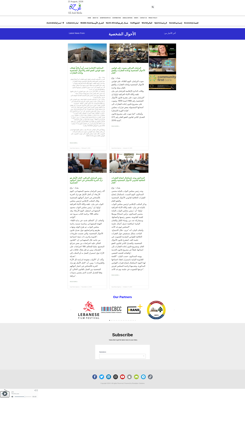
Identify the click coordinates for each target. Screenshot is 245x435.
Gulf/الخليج (135, 23)
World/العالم (147, 23)
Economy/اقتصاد (191, 23)
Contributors (116, 17)
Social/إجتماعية (175, 23)
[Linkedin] (108, 376)
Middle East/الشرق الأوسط (92, 23)
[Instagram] (115, 376)
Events (136, 17)
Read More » (74, 143)
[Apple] (129, 376)
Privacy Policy (153, 17)
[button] (152, 7)
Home (89, 17)
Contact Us (143, 17)
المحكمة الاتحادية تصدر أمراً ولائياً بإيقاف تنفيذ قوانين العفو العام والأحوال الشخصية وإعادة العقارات (87, 70)
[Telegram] (143, 376)
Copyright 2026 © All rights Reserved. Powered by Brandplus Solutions (122, 383)
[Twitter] (101, 376)
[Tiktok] (150, 376)
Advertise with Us (105, 17)
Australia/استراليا (54, 23)
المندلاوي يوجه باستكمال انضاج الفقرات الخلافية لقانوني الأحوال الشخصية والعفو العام (128, 180)
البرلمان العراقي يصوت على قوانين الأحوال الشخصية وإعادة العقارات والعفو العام (128, 70)
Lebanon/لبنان (72, 23)
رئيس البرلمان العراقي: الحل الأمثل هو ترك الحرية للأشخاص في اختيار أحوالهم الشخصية (86, 180)
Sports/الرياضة (160, 23)
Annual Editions (127, 17)
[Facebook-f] (94, 376)
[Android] (136, 376)
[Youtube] (122, 376)
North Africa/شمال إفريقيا (117, 23)
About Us (95, 17)
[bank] (162, 89)
